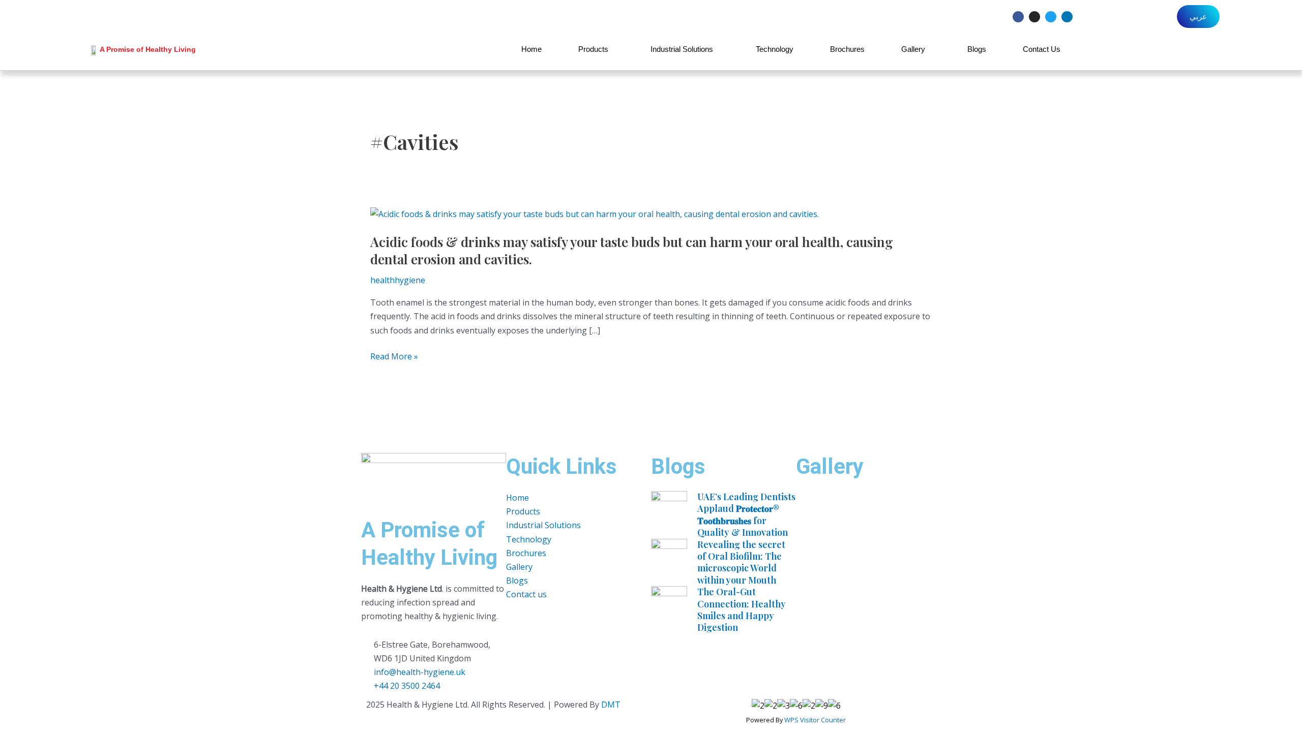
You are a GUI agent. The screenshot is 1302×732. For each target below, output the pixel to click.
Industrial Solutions (681, 49)
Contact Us (1041, 49)
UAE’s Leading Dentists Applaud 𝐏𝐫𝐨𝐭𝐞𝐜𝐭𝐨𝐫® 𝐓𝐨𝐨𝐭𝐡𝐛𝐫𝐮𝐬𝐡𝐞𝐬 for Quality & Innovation (746, 514)
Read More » (394, 356)
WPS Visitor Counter (815, 719)
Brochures (847, 49)
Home (531, 49)
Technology (774, 49)
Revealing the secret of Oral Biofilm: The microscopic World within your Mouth (741, 562)
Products (593, 49)
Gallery (913, 49)
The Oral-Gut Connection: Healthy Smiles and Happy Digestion (741, 609)
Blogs (976, 49)
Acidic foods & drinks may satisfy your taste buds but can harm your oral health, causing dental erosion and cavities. (631, 250)
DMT (610, 704)
